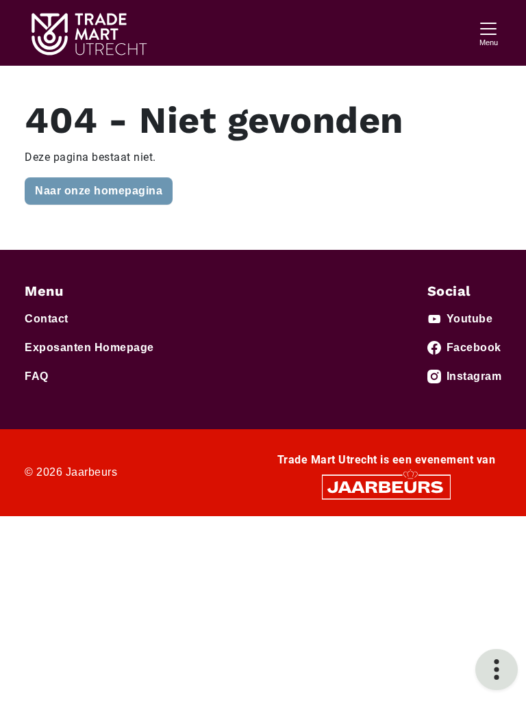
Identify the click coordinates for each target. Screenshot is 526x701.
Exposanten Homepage (89, 347)
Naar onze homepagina (98, 190)
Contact (46, 318)
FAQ (37, 376)
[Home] (88, 32)
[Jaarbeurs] (386, 486)
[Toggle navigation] (488, 32)
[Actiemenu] (496, 669)
